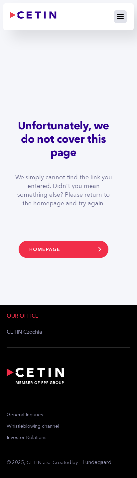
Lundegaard (96, 462)
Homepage (44, 249)
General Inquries (25, 415)
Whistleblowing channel (33, 426)
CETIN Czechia (24, 332)
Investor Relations (27, 437)
